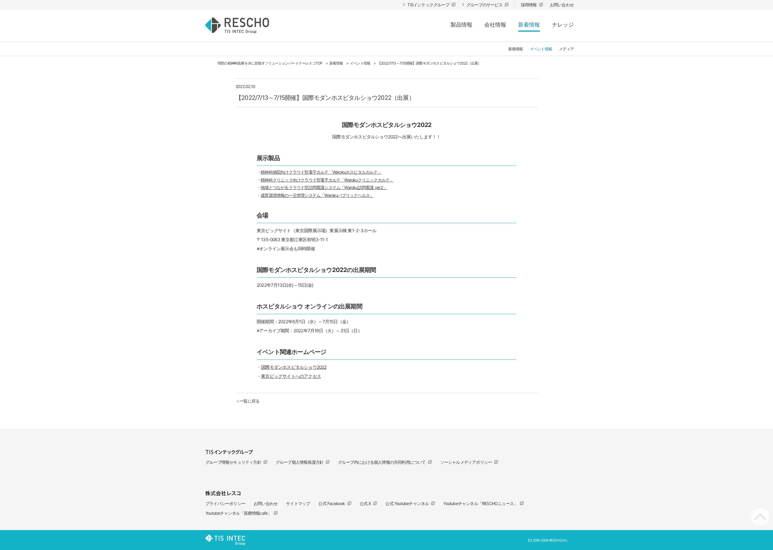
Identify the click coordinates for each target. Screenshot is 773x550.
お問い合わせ (265, 503)
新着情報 (529, 24)
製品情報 (461, 24)
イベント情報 (541, 49)
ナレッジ (563, 24)
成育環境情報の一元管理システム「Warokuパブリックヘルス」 (317, 195)
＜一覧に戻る (247, 400)
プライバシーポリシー (225, 503)
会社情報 (495, 24)
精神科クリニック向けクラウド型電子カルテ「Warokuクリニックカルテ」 (327, 179)
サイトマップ (298, 503)
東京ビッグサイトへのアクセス (291, 376)
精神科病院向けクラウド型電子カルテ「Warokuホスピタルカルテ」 (321, 172)
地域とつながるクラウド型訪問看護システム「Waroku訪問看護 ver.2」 (324, 187)
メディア (566, 49)
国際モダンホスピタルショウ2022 (293, 367)
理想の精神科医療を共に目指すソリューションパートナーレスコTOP (269, 63)
